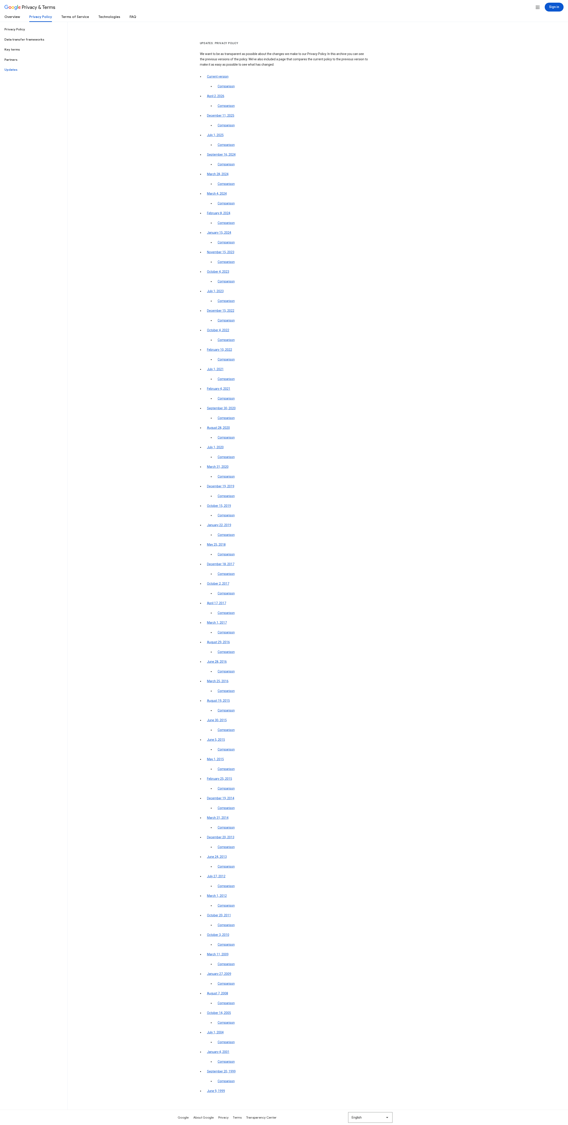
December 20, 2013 (220, 837)
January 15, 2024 (219, 232)
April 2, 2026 (215, 96)
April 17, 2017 (216, 603)
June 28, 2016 (217, 661)
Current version (218, 76)
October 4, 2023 (218, 271)
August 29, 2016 (218, 642)
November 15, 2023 (220, 252)
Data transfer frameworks (24, 39)
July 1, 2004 (215, 1032)
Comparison (226, 86)
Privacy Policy (40, 17)
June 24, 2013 (217, 856)
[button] (537, 7)
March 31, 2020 (218, 466)
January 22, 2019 (219, 525)
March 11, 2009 (218, 954)
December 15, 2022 (220, 310)
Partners (11, 60)
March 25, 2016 (218, 681)
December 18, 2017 (220, 564)
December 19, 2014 (220, 798)
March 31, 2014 (218, 817)
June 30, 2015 (217, 720)
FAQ (133, 17)
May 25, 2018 (216, 544)
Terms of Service (75, 17)
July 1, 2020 (215, 447)
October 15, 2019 (219, 506)
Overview (12, 17)
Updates (11, 70)
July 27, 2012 (216, 876)
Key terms (12, 49)
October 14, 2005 (219, 1013)
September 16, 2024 (221, 154)
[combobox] (370, 1117)
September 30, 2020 (221, 408)
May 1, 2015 (215, 759)
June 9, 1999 (216, 1091)
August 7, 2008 (217, 993)
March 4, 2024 (217, 193)
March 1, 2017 (217, 622)
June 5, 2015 (216, 739)
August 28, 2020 (218, 427)
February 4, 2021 (218, 388)
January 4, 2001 (218, 1052)
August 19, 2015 (218, 700)
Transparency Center (261, 1117)
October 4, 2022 (218, 330)
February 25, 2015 (219, 778)
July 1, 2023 (215, 291)
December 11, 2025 (220, 115)
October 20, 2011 (219, 915)
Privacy (223, 1117)
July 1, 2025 (215, 135)
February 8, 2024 (218, 213)
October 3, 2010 (218, 935)
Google (183, 1117)
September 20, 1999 (221, 1071)
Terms (237, 1117)
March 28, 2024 (218, 174)
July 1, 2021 (215, 369)
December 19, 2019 (220, 486)
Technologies (109, 17)
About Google (203, 1117)
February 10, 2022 (219, 349)
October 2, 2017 (218, 583)
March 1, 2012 (217, 896)
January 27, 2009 (219, 974)
